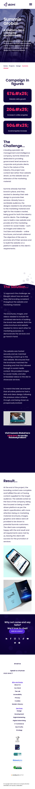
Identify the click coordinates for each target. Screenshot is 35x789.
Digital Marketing (19, 717)
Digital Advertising (19, 720)
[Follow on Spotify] (19, 643)
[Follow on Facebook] (10, 638)
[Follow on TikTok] (23, 638)
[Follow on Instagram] (15, 638)
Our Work (17, 688)
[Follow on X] (19, 638)
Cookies (17, 701)
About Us (17, 685)
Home (5, 66)
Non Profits (19, 727)
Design (18, 66)
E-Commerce (19, 724)
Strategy (19, 730)
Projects (12, 66)
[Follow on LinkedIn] (6, 638)
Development (19, 714)
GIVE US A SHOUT (17, 631)
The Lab (17, 691)
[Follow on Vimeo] (15, 643)
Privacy (17, 698)
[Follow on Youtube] (27, 638)
